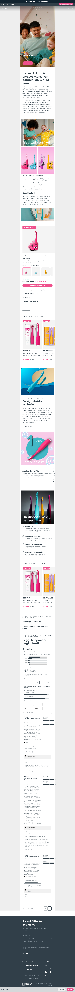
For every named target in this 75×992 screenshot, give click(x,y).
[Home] (37, 8)
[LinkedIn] (46, 972)
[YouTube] (50, 969)
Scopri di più (27, 426)
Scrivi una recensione (48, 255)
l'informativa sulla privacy (29, 947)
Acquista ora (28, 63)
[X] (46, 969)
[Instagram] (46, 965)
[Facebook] (50, 965)
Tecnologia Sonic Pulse (31, 622)
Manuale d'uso (26, 310)
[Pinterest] (50, 972)
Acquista (70, 989)
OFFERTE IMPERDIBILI (66, 4)
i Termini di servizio (43, 947)
